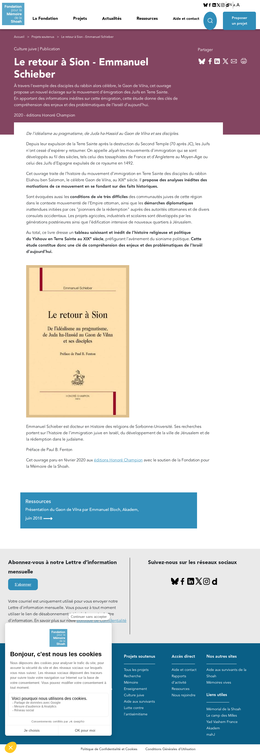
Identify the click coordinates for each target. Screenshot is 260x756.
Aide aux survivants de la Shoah (226, 673)
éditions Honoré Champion (118, 460)
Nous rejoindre (184, 695)
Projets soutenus (42, 37)
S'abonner (23, 584)
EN (229, 4)
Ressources (147, 18)
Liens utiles (216, 695)
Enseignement (135, 688)
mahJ (210, 734)
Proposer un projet (239, 20)
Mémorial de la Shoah (223, 709)
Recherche (132, 676)
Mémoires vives (218, 682)
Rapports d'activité (179, 679)
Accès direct (183, 656)
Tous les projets (136, 669)
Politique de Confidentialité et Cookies (109, 749)
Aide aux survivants (139, 701)
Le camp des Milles (221, 715)
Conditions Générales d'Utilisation (170, 749)
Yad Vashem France (222, 722)
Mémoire (131, 682)
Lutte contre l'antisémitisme (136, 711)
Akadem (213, 728)
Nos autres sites (221, 656)
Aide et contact (186, 19)
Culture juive (134, 695)
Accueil (19, 37)
